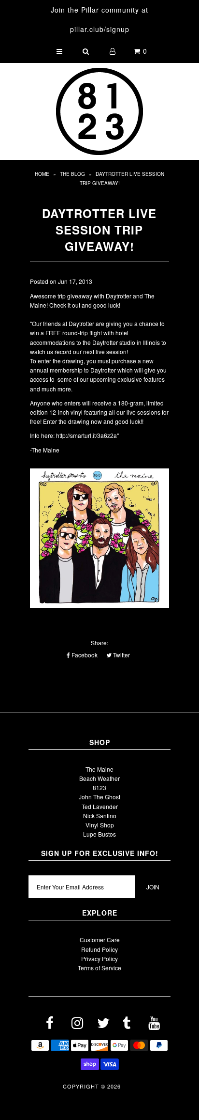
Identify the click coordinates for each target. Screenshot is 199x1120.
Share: (99, 642)
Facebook (84, 655)
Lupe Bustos (99, 834)
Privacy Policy (99, 958)
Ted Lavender (100, 806)
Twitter (121, 655)
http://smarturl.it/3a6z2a (86, 435)
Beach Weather (99, 778)
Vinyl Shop (99, 825)
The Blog (72, 174)
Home (42, 174)
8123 (99, 787)
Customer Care (100, 939)
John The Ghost (99, 797)
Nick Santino (99, 815)
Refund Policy (99, 949)
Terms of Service (99, 968)
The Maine (99, 769)
